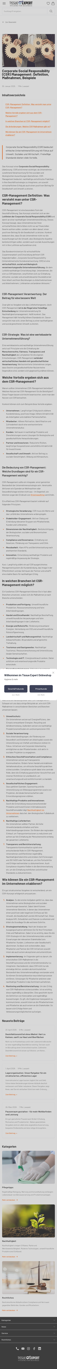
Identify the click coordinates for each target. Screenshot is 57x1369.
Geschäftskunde (16, 688)
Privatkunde (41, 688)
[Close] (53, 672)
